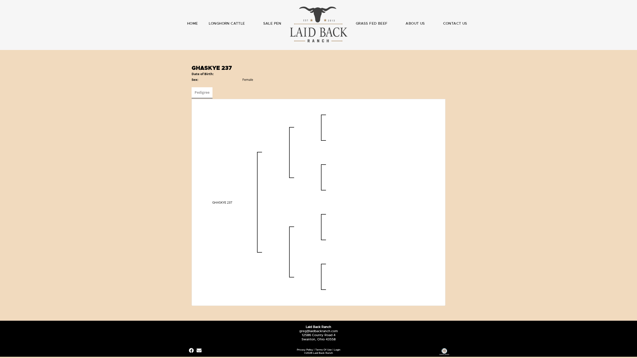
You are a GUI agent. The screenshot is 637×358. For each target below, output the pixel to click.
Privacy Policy (305, 349)
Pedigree (202, 92)
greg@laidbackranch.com (318, 331)
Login (337, 349)
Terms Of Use (323, 349)
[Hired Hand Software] (444, 352)
